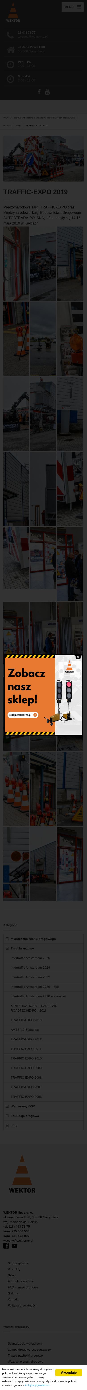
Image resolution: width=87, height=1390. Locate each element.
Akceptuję (69, 1372)
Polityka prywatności (37, 1385)
